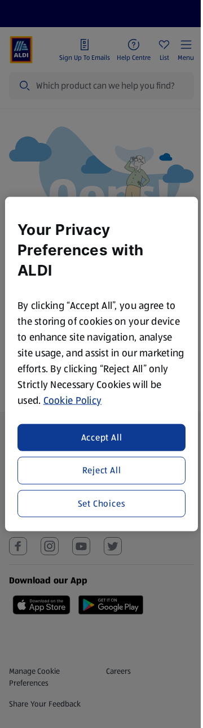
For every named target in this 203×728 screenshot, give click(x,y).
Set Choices (102, 502)
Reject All (101, 470)
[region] (101, 364)
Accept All (101, 437)
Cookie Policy (72, 400)
